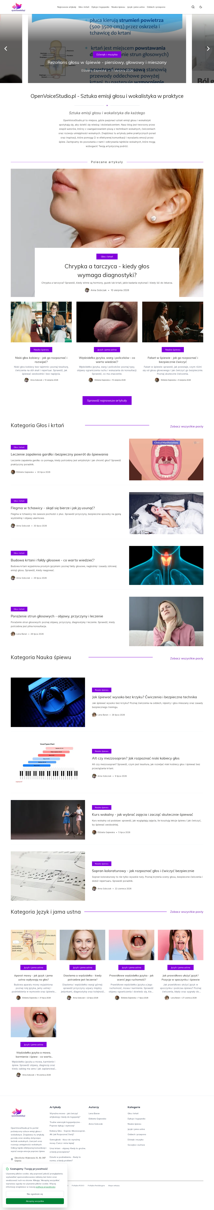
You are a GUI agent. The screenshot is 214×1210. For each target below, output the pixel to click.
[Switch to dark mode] (200, 7)
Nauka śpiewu (118, 7)
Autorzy (94, 1107)
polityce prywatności (45, 1187)
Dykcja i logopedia (100, 7)
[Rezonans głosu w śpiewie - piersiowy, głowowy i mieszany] (107, 48)
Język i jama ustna (136, 7)
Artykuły (55, 1107)
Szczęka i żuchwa (136, 1145)
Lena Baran (94, 1113)
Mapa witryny (114, 1185)
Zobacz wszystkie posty (186, 426)
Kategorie (134, 1107)
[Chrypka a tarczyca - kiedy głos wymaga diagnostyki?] (107, 233)
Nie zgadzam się (35, 1194)
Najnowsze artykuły (66, 7)
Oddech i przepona (156, 7)
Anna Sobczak (96, 1124)
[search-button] (193, 7)
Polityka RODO (78, 1185)
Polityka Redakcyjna (96, 1185)
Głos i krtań (83, 7)
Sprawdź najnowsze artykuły (107, 400)
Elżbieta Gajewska (97, 1118)
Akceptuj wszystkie (35, 1201)
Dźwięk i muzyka (107, 54)
